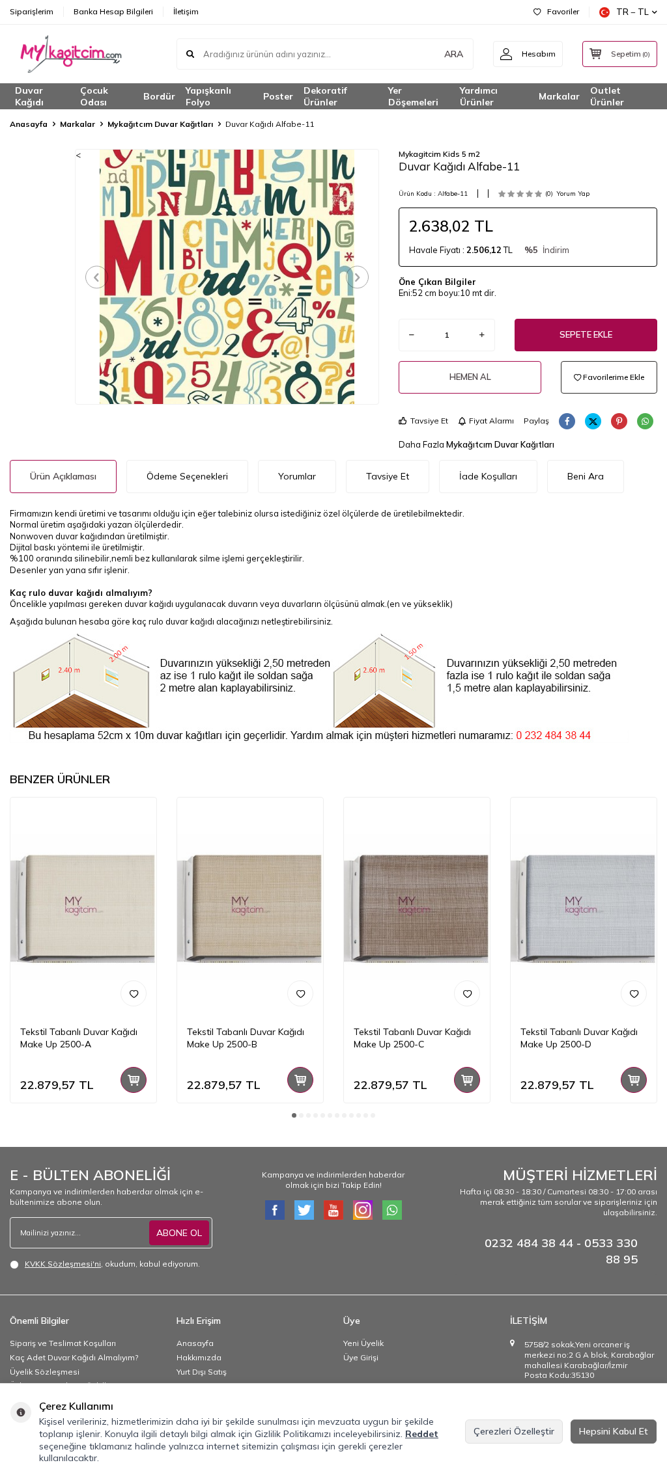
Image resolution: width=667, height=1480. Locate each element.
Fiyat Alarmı (491, 420)
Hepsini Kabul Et (613, 1431)
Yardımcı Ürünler (479, 96)
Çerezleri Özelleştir (514, 1431)
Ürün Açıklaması (63, 476)
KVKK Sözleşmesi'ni (63, 1264)
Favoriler (563, 11)
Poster (278, 96)
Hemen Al (470, 376)
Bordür (159, 96)
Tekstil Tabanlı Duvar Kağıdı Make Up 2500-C (412, 1038)
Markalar (559, 96)
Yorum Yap (572, 193)
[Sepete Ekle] (134, 1080)
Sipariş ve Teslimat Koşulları (63, 1343)
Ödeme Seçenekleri (187, 476)
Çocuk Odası (94, 96)
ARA (453, 54)
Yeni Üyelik (363, 1343)
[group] (227, 276)
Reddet (421, 1434)
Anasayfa (29, 124)
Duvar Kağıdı (29, 96)
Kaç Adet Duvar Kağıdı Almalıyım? (74, 1357)
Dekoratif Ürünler (325, 96)
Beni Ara (585, 476)
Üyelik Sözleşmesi (44, 1372)
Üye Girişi (360, 1357)
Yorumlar (297, 476)
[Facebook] (275, 1210)
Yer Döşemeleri (413, 96)
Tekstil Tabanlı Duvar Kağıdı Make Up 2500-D (579, 1038)
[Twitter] (304, 1210)
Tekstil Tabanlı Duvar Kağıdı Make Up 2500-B (245, 1038)
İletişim (186, 11)
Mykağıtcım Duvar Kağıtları (160, 124)
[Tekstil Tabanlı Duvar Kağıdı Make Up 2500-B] (250, 907)
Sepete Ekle (586, 334)
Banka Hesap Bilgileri (113, 11)
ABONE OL (179, 1233)
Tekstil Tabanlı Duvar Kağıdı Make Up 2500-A (78, 1038)
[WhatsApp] (392, 1210)
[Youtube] (333, 1210)
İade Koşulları (488, 476)
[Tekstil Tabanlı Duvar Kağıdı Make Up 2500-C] (417, 907)
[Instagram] (363, 1210)
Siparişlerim (31, 11)
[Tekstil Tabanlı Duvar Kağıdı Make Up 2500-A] (83, 907)
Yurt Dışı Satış (202, 1372)
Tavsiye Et (429, 420)
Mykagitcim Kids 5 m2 (439, 154)
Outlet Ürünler (607, 96)
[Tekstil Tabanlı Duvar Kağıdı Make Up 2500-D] (584, 907)
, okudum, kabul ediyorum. (112, 1264)
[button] (96, 276)
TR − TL (632, 12)
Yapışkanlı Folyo (208, 96)
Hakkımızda (199, 1357)
